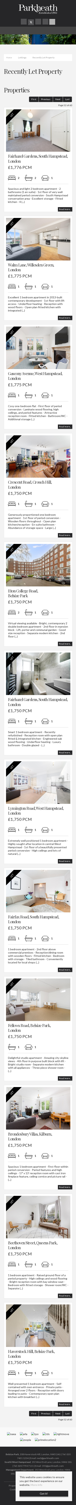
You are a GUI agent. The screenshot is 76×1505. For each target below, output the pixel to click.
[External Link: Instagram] (38, 22)
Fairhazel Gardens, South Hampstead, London (38, 158)
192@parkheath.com (53, 1465)
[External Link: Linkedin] (45, 22)
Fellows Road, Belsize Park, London (29, 1028)
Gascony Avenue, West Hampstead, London (35, 376)
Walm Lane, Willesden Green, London (31, 267)
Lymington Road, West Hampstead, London (36, 810)
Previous (45, 99)
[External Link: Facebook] (24, 22)
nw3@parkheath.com (48, 1458)
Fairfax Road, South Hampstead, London (33, 919)
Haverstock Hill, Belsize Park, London (31, 1353)
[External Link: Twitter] (31, 22)
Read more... (65, 209)
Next (57, 99)
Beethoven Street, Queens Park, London (32, 1245)
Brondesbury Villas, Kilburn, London (30, 1136)
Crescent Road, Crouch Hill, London (30, 484)
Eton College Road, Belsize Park (23, 593)
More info (36, 1484)
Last (67, 99)
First (33, 99)
